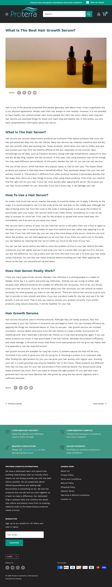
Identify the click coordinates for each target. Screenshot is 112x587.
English (10, 556)
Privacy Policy (67, 475)
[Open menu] (6, 14)
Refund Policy (67, 483)
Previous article (15, 404)
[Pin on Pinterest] (24, 93)
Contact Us (66, 499)
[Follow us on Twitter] (12, 568)
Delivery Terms (67, 491)
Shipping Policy (68, 487)
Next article (98, 404)
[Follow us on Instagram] (18, 568)
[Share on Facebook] (19, 93)
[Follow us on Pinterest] (23, 568)
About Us (65, 471)
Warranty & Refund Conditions (75, 495)
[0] (104, 14)
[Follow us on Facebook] (7, 568)
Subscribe (14, 543)
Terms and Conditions (71, 479)
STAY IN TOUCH (97, 2)
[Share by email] (35, 93)
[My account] (98, 14)
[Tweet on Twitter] (29, 93)
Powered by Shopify (13, 579)
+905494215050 (30, 450)
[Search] (89, 14)
